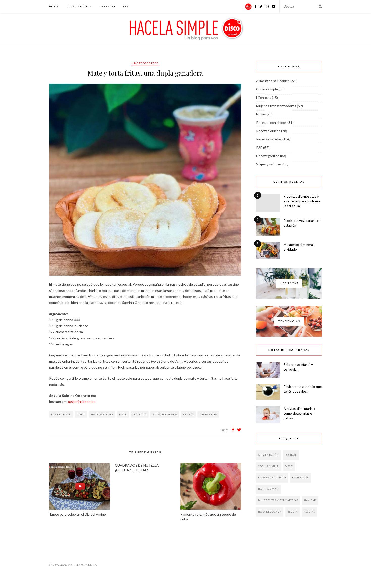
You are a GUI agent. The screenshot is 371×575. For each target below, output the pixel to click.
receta (188, 414)
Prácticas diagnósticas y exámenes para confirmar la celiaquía (302, 201)
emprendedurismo (272, 477)
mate (123, 414)
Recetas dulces (268, 131)
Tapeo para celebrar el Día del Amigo (77, 514)
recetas (309, 511)
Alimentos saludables (273, 81)
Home (53, 6)
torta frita (208, 414)
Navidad (310, 500)
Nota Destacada (164, 414)
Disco (81, 414)
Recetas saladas (269, 139)
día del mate (61, 414)
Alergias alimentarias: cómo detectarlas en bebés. (299, 413)
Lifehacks (107, 6)
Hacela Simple (102, 414)
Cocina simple (77, 6)
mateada (140, 414)
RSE (125, 6)
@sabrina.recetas (81, 401)
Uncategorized (145, 63)
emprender (300, 477)
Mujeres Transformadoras (278, 500)
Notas (261, 114)
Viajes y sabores (269, 164)
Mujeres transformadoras (276, 106)
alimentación (268, 454)
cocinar (291, 454)
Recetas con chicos (271, 122)
